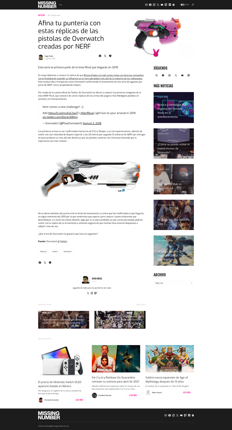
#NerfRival (87, 113)
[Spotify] (174, 4)
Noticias (41, 15)
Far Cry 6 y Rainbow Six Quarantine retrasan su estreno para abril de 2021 (115, 379)
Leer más (79, 400)
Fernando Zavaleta (52, 400)
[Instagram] (154, 4)
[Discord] (170, 4)
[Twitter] (158, 4)
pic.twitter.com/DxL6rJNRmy (60, 117)
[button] (184, 5)
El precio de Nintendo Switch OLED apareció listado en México (59, 384)
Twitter (63, 241)
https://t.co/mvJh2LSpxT (63, 113)
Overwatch (68, 251)
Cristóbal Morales (104, 395)
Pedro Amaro (157, 393)
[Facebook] (150, 4)
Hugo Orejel (49, 56)
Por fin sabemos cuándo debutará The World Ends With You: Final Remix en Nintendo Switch (123, 319)
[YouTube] (162, 4)
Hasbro (55, 251)
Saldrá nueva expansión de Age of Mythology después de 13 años (167, 379)
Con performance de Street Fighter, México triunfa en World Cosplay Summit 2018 (63, 321)
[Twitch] (166, 4)
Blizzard (43, 251)
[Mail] (146, 4)
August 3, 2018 (92, 123)
